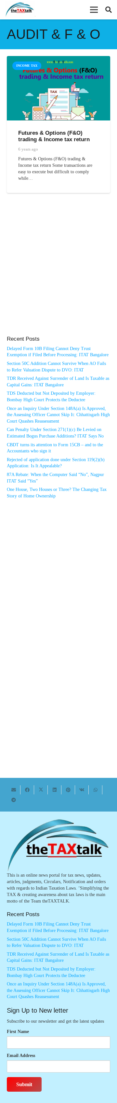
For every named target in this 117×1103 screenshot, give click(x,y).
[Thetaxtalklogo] (20, 10)
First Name (18, 1031)
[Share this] (27, 789)
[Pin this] (68, 789)
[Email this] (13, 789)
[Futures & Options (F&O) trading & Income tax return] (58, 59)
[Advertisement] (58, 271)
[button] (93, 10)
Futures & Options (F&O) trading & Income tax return (54, 136)
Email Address (21, 1055)
